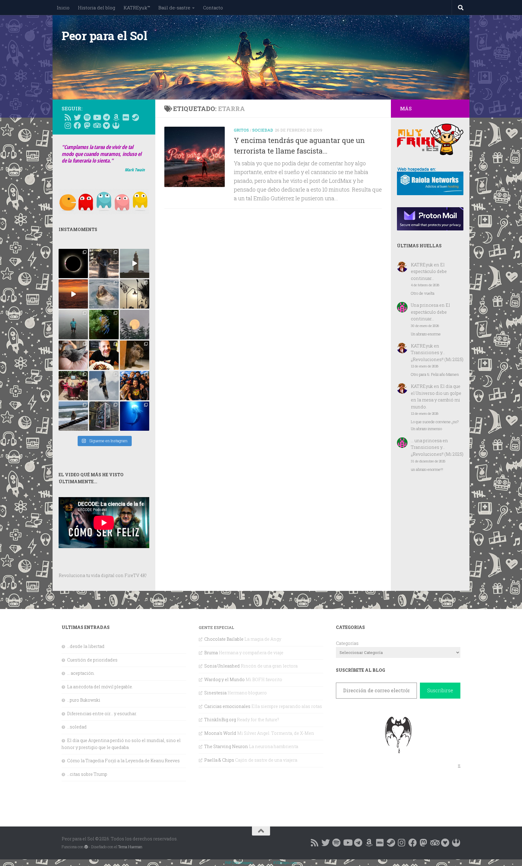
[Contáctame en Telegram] (106, 117)
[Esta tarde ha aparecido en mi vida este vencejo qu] (73, 355)
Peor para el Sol (104, 35)
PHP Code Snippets (239, 862)
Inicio (63, 8)
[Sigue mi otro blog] (116, 125)
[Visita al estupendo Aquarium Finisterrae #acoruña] (103, 294)
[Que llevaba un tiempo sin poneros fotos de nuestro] (134, 355)
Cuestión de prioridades (92, 660)
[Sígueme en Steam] (135, 117)
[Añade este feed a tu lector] (67, 117)
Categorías (347, 643)
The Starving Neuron (226, 746)
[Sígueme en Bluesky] (77, 117)
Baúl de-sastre (174, 8)
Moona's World (220, 733)
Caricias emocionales (227, 706)
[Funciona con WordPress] (86, 847)
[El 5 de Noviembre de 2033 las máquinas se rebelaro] (103, 355)
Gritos (241, 130)
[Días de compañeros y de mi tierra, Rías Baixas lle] (73, 385)
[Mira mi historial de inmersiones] (106, 125)
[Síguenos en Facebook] (77, 125)
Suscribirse (440, 690)
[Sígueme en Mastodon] (87, 125)
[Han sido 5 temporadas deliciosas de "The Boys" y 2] (134, 385)
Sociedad (262, 130)
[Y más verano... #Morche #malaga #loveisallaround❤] (134, 294)
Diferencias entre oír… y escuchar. (102, 713)
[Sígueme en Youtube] (96, 117)
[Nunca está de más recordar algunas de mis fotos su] (134, 416)
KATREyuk (422, 265)
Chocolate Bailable (223, 639)
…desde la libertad (86, 646)
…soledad (77, 727)
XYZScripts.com (285, 862)
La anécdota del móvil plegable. (100, 687)
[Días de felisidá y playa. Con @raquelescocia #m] (73, 416)
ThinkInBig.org (220, 719)
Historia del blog (96, 8)
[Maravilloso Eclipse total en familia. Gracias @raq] (73, 263)
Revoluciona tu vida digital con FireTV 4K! (103, 575)
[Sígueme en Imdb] (125, 117)
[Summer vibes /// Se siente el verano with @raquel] (73, 324)
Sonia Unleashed (222, 666)
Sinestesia (215, 693)
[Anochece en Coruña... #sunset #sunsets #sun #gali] (73, 294)
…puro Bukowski (83, 700)
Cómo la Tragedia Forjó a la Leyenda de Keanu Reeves (123, 760)
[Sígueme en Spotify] (87, 117)
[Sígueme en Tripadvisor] (96, 125)
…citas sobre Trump (87, 774)
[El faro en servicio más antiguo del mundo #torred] (134, 263)
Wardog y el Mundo (224, 679)
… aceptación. (81, 673)
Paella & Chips (219, 760)
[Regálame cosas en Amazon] (116, 117)
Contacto (213, 8)
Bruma (211, 652)
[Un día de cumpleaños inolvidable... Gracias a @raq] (103, 385)
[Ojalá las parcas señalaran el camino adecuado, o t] (134, 324)
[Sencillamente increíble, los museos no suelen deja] (103, 416)
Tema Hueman (130, 846)
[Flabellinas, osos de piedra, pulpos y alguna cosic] (103, 324)
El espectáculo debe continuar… (429, 271)
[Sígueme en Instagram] (67, 125)
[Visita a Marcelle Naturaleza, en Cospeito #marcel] (103, 263)
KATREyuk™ (137, 8)
